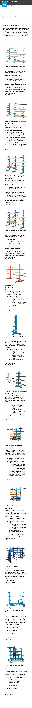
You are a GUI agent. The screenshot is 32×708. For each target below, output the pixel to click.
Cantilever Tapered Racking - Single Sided (15, 176)
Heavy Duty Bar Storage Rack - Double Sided (16, 391)
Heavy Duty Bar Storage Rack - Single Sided (15, 336)
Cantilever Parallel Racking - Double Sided (15, 121)
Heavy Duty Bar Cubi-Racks (11, 566)
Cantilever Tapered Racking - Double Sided (15, 230)
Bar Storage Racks (9, 285)
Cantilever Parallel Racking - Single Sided (15, 66)
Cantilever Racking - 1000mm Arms (14, 506)
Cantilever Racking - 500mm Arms (13, 445)
